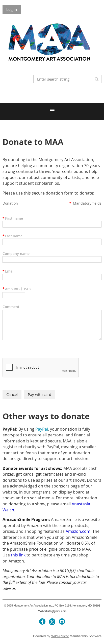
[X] (52, 621)
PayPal (41, 429)
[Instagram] (62, 621)
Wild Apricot (60, 636)
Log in (11, 9)
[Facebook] (42, 621)
